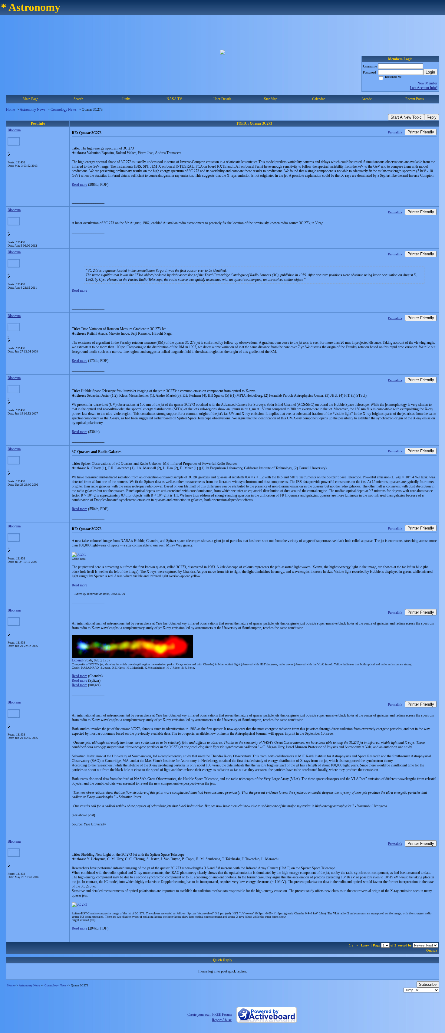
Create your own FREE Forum (209, 1014)
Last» (365, 945)
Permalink (395, 132)
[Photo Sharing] (79, 554)
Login (430, 72)
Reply (432, 117)
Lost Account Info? (423, 88)
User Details (222, 99)
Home (10, 109)
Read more (79, 184)
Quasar (431, 950)
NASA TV (174, 99)
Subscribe (428, 984)
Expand (77, 660)
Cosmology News (64, 109)
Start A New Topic (406, 117)
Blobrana (14, 130)
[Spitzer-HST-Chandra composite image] (79, 904)
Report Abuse (222, 1020)
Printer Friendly (420, 132)
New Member (427, 83)
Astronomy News (32, 109)
